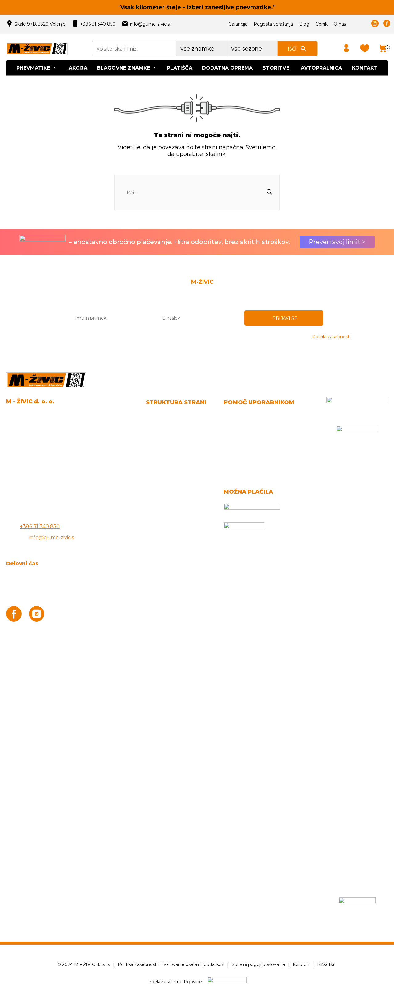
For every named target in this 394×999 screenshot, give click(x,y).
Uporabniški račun (246, 439)
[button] (269, 192)
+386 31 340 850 (97, 24)
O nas (340, 24)
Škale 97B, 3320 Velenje (40, 24)
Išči (292, 48)
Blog (304, 24)
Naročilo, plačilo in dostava (256, 416)
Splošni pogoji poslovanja (176, 427)
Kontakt (365, 68)
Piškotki (325, 964)
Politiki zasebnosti (331, 337)
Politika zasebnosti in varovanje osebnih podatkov (171, 964)
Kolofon (301, 964)
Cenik (322, 24)
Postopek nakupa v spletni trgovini (267, 450)
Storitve (276, 68)
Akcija (78, 68)
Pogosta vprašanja (273, 24)
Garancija (237, 24)
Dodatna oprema (227, 68)
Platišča (179, 68)
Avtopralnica (321, 68)
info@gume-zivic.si (150, 24)
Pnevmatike (33, 68)
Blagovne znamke (123, 68)
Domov (155, 416)
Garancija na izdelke (248, 427)
